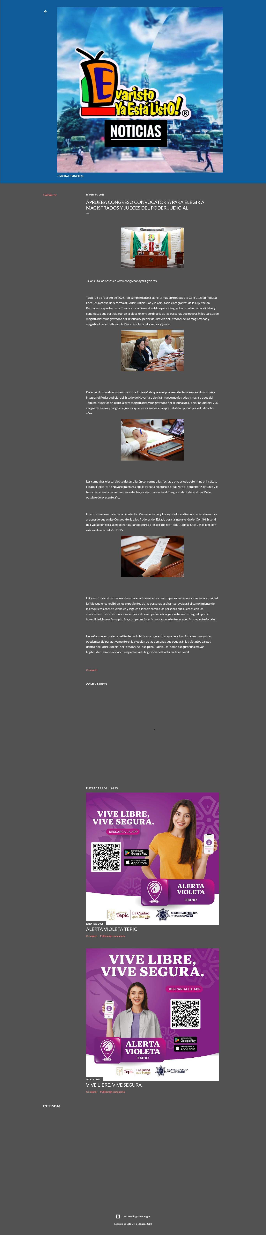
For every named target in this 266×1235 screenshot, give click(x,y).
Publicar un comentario (112, 936)
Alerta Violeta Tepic (111, 929)
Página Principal (71, 176)
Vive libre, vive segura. (114, 1085)
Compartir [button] (50, 194)
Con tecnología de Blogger (136, 1216)
